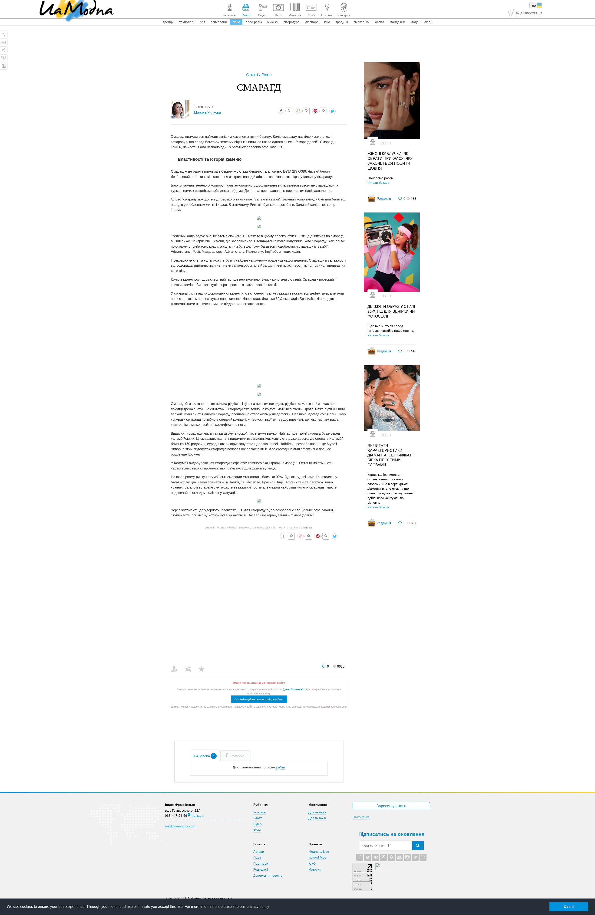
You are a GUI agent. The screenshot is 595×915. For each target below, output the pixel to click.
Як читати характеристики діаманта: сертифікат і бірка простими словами (390, 455)
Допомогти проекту (267, 875)
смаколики (362, 21)
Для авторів (317, 812)
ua (534, 5)
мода (415, 21)
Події (257, 857)
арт (202, 21)
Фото (257, 829)
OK (418, 845)
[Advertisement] (297, 49)
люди (428, 21)
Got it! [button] (569, 906)
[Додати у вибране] (203, 666)
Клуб (312, 863)
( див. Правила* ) (293, 689)
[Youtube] (399, 857)
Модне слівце (318, 851)
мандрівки (397, 21)
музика (272, 21)
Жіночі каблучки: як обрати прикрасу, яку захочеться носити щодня (390, 161)
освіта (379, 21)
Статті (252, 74)
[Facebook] (359, 857)
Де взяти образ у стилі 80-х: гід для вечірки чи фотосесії (391, 311)
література (291, 21)
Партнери (260, 863)
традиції (342, 21)
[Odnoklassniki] (391, 857)
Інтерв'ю (259, 812)
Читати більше (378, 182)
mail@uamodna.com (180, 826)
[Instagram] (407, 857)
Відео (257, 823)
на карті (198, 815)
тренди (168, 21)
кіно (327, 21)
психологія (219, 21)
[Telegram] (415, 857)
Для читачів (317, 817)
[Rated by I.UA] (385, 868)
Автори (258, 851)
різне (236, 21)
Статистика (361, 816)
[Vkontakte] (375, 857)
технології (186, 21)
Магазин (314, 869)
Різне (266, 74)
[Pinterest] (383, 857)
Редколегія (261, 869)
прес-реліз (254, 21)
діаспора (312, 21)
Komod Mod (317, 857)
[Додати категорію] (190, 666)
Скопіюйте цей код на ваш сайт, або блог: (259, 699)
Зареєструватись (391, 805)
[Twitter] (367, 857)
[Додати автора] (176, 666)
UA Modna (204, 755)
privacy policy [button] (258, 906)
